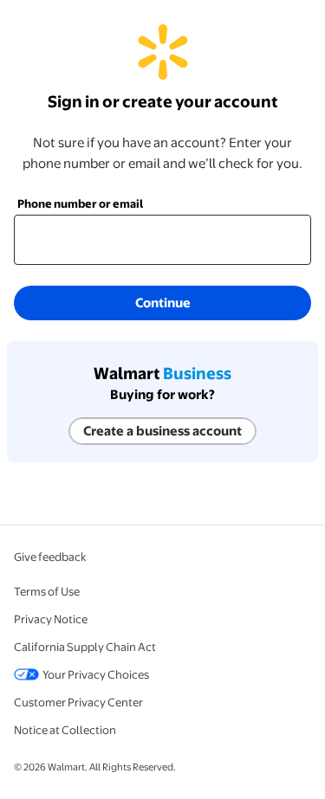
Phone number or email (80, 203)
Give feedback (50, 557)
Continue (163, 302)
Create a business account (162, 430)
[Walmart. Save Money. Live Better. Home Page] (163, 71)
